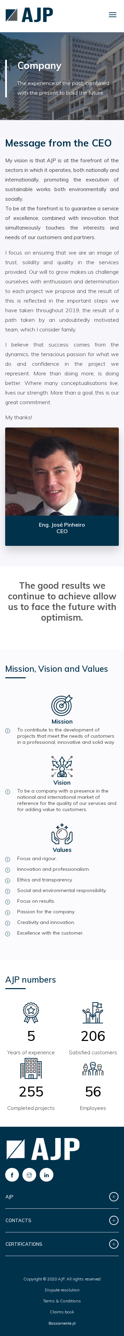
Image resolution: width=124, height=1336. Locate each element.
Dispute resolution (62, 1289)
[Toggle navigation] (112, 14)
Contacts (18, 1220)
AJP (9, 1196)
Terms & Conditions (62, 1300)
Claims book (62, 1311)
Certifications (24, 1244)
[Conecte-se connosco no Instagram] (29, 1175)
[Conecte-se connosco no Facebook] (12, 1175)
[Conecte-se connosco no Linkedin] (46, 1175)
